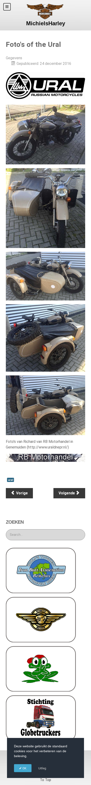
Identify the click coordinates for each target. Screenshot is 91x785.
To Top (45, 780)
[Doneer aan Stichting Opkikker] (41, 668)
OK (24, 768)
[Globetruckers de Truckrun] (41, 718)
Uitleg (42, 768)
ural (10, 479)
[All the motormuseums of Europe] (41, 619)
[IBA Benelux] (41, 570)
